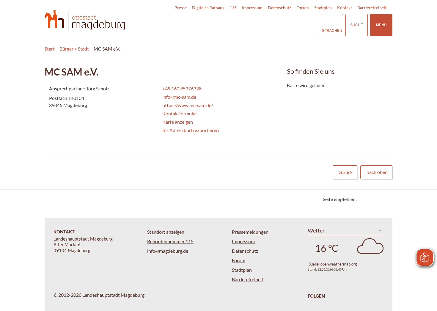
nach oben (377, 172)
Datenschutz (279, 7)
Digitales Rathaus (208, 7)
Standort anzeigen (165, 232)
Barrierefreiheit (371, 7)
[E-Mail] (378, 199)
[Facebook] (371, 199)
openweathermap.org (338, 264)
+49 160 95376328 (181, 88)
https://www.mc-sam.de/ (187, 105)
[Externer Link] (274, 25)
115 (233, 7)
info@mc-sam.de (178, 97)
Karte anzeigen (177, 122)
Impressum (252, 7)
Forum (302, 7)
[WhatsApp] (385, 199)
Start (50, 48)
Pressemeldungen (250, 232)
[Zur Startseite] (85, 20)
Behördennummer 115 (170, 241)
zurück (346, 172)
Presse (181, 7)
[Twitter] (363, 199)
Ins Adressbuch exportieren (190, 130)
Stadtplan (323, 7)
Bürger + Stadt (74, 48)
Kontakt (344, 7)
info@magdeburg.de (167, 251)
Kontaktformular (179, 113)
